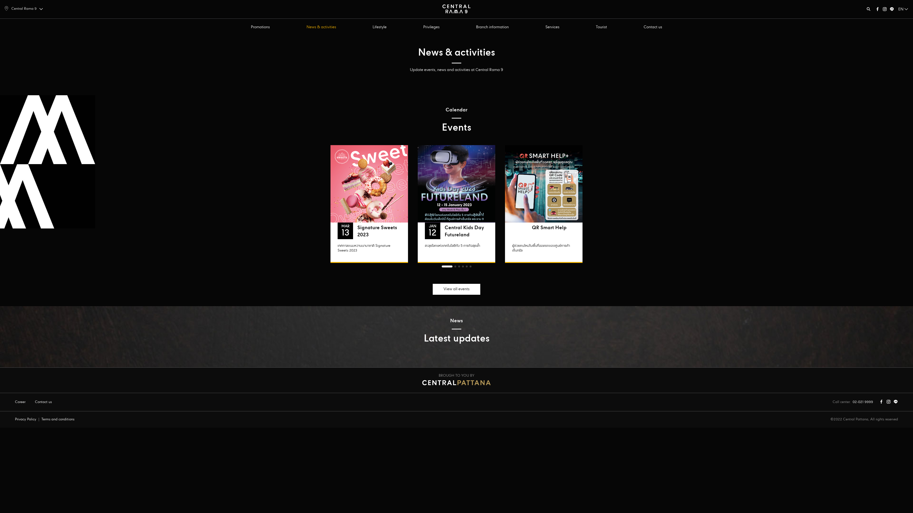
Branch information (492, 27)
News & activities (321, 27)
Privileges (431, 27)
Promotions (260, 27)
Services (552, 27)
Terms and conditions (57, 419)
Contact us (653, 27)
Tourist (601, 27)
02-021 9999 (863, 402)
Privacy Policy (25, 419)
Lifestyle (380, 27)
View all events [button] (456, 289)
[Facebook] (877, 10)
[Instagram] (884, 10)
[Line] (891, 10)
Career (20, 402)
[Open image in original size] (456, 9)
